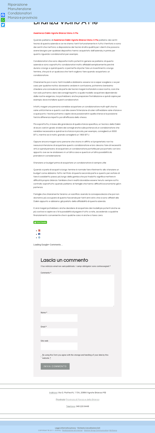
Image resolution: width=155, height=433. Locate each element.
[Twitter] (2, 24)
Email (44, 327)
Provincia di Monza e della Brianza (82, 399)
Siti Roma (113, 430)
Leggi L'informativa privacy (65, 428)
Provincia (60, 399)
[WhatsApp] (2, 20)
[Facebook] (2, 15)
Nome (44, 312)
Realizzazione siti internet (72, 430)
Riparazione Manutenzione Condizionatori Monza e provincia (22, 11)
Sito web (44, 341)
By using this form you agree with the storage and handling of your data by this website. (75, 356)
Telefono (70, 406)
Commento (46, 273)
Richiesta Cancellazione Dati (88, 428)
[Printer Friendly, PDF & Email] (40, 222)
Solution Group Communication (96, 430)
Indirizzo (53, 392)
